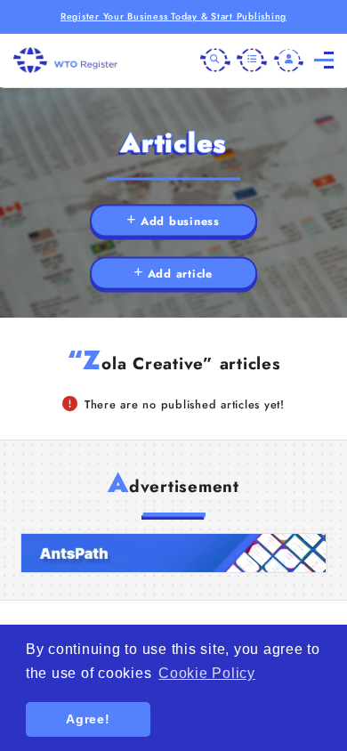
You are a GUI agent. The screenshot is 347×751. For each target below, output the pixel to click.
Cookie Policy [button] (206, 673)
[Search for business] (215, 60)
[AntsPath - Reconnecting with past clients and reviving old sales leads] (174, 553)
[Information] (252, 60)
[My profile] (289, 60)
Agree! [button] (88, 719)
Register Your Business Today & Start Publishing (173, 16)
